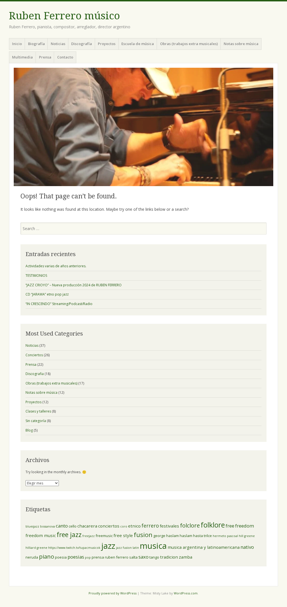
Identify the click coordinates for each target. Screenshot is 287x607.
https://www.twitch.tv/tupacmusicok (74, 548)
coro (123, 526)
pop (88, 557)
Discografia (35, 373)
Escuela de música (137, 43)
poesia (61, 557)
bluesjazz (32, 526)
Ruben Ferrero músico (64, 16)
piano (46, 556)
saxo (143, 557)
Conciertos (34, 355)
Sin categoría (36, 420)
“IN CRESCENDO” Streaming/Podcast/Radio (59, 303)
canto (62, 525)
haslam (186, 535)
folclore (190, 525)
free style (123, 535)
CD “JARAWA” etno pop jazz (47, 294)
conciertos (108, 526)
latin (136, 548)
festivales (169, 526)
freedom (244, 525)
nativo (247, 547)
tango (154, 557)
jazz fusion (124, 548)
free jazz (69, 534)
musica (153, 545)
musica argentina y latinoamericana (204, 547)
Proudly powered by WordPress (112, 593)
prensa (98, 557)
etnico (134, 526)
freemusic (104, 535)
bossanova (47, 526)
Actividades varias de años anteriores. (56, 266)
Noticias (58, 43)
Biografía (36, 43)
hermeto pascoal (225, 536)
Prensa (45, 57)
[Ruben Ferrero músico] (143, 127)
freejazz (88, 536)
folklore (213, 524)
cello (73, 526)
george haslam (166, 535)
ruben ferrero (116, 557)
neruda (32, 557)
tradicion (169, 557)
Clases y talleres (38, 411)
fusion (143, 534)
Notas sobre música (241, 43)
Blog (29, 430)
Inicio (17, 43)
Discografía (81, 43)
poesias (76, 557)
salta (133, 557)
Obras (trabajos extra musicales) (189, 43)
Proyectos (106, 43)
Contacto (65, 57)
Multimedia (22, 57)
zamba (185, 557)
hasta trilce (202, 535)
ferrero (150, 525)
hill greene (247, 536)
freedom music (41, 535)
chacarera (87, 526)
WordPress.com (186, 593)
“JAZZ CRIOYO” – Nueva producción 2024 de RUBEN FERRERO (74, 285)
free (230, 525)
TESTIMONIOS (36, 275)
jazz (108, 545)
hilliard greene (36, 548)
